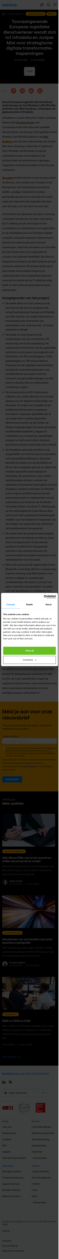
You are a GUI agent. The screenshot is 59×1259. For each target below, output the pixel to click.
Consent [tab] (10, 604)
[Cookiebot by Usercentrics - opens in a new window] (44, 597)
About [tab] (48, 604)
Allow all (29, 650)
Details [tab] (29, 604)
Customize (28, 660)
